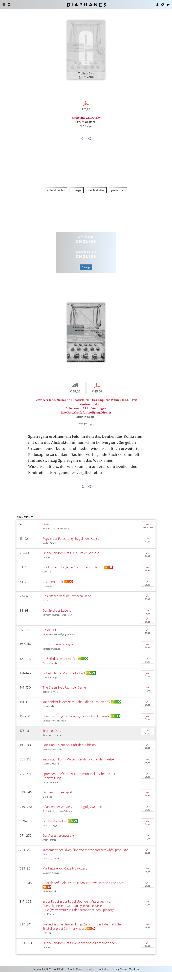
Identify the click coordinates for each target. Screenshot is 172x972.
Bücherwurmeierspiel (57, 792)
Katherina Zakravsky (86, 117)
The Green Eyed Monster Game (64, 687)
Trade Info (89, 969)
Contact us (103, 969)
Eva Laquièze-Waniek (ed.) (110, 400)
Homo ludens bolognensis (60, 644)
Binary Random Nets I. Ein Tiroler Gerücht (70, 553)
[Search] (9, 4)
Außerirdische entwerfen (59, 659)
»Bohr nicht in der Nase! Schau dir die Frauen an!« (76, 702)
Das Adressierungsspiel (58, 835)
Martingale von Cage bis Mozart (64, 868)
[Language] (162, 4)
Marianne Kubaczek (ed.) (74, 400)
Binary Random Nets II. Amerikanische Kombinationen (79, 943)
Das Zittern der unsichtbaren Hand (66, 596)
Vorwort (48, 524)
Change (86, 267)
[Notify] (83, 139)
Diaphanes (86, 4)
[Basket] (168, 4)
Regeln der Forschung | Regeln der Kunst (70, 539)
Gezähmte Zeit (52, 582)
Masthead (134, 969)
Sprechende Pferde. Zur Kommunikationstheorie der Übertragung (78, 776)
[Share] (89, 139)
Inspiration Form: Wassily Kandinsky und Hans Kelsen (79, 759)
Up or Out (49, 630)
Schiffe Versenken (54, 821)
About (71, 969)
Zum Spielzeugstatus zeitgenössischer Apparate (76, 716)
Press (79, 969)
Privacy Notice (119, 969)
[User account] (157, 4)
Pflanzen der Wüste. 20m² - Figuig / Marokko (73, 807)
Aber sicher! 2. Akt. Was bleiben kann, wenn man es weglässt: (83, 883)
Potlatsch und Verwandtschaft (63, 673)
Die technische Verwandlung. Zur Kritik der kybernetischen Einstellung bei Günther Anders (82, 926)
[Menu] (3, 4)
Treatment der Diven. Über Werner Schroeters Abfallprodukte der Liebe (85, 852)
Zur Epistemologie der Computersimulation (72, 567)
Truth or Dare (51, 731)
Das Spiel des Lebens (56, 610)
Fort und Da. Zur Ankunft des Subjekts (69, 745)
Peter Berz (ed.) (45, 400)
